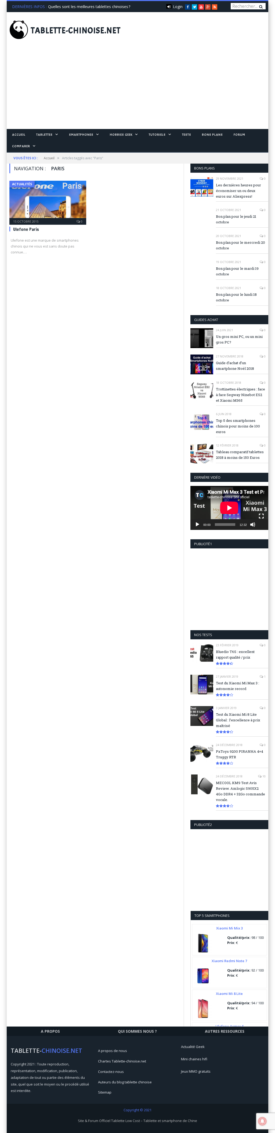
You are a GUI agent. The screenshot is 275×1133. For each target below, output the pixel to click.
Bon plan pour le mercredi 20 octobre (240, 245)
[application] (229, 508)
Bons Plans (212, 134)
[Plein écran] (261, 516)
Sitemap (104, 1092)
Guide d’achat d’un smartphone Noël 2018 (235, 365)
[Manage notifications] (262, 1121)
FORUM (239, 134)
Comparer (21, 146)
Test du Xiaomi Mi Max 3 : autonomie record (237, 686)
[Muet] (252, 524)
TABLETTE (76, 30)
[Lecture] (197, 524)
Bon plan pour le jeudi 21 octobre (236, 219)
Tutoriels (157, 134)
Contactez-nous (111, 1071)
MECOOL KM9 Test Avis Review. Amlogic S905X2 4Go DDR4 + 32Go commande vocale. (240, 791)
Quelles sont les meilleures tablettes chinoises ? (89, 6)
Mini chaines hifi (194, 1059)
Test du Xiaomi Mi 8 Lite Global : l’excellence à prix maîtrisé (238, 720)
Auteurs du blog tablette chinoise (125, 1082)
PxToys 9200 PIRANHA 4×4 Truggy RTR (239, 754)
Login (178, 6)
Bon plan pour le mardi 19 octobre (237, 271)
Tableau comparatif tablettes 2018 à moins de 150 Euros (240, 454)
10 (264, 776)
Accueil (19, 134)
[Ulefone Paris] (47, 201)
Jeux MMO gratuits (196, 1071)
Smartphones (81, 134)
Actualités (22, 184)
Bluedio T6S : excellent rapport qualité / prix (235, 654)
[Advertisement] (137, 88)
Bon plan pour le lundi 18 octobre (236, 297)
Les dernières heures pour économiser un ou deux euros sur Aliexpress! (238, 191)
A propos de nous (112, 1050)
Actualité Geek (193, 1046)
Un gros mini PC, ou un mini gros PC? (239, 339)
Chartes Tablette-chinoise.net (122, 1061)
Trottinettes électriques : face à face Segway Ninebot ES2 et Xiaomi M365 (240, 395)
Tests (186, 134)
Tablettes (44, 134)
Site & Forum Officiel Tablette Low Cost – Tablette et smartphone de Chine (137, 1120)
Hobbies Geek (121, 134)
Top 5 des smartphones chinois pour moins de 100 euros (238, 426)
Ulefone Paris (26, 229)
